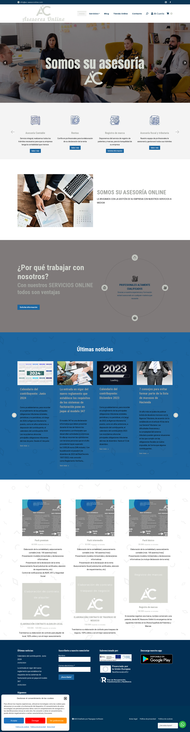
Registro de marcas (148, 607)
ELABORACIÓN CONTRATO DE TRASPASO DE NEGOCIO (95, 619)
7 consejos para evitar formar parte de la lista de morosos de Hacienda (153, 395)
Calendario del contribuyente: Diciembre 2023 (109, 393)
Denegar (35, 720)
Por (28, 402)
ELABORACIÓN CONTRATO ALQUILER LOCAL (41, 624)
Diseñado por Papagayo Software (90, 719)
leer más (23, 446)
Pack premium (41, 540)
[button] (65, 698)
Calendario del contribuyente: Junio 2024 (33, 393)
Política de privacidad (38, 727)
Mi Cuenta (158, 13)
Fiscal (22, 402)
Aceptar (14, 720)
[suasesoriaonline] (55, 200)
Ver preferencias (57, 720)
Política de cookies (22, 727)
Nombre (62, 656)
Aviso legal (51, 727)
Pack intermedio (95, 540)
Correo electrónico (67, 666)
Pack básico (148, 540)
